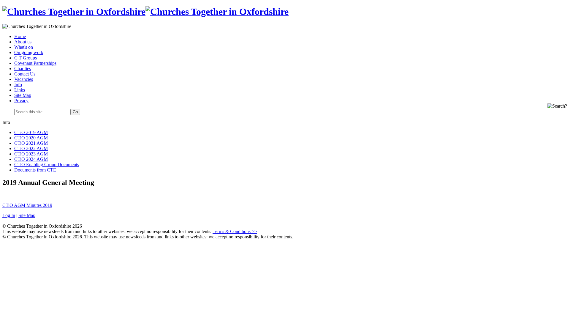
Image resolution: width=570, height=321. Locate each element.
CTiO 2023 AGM (31, 153)
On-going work (28, 52)
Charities (22, 68)
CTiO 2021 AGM (31, 143)
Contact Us (24, 73)
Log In (8, 215)
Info (18, 84)
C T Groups (25, 57)
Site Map (22, 95)
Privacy (21, 100)
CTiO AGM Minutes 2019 (27, 205)
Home (20, 36)
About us (22, 41)
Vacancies (23, 79)
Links (19, 89)
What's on (23, 47)
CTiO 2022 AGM (31, 148)
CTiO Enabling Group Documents (46, 164)
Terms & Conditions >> (235, 231)
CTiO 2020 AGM (31, 137)
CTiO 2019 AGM (31, 132)
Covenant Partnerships (35, 63)
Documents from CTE (35, 169)
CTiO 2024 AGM (31, 159)
